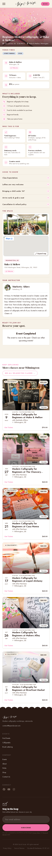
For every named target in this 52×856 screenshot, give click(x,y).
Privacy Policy (36, 833)
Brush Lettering (7, 747)
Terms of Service (19, 848)
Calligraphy (6, 742)
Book (45, 4)
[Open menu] (4, 4)
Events (4, 759)
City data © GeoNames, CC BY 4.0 (38, 848)
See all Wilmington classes (20, 373)
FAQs (4, 768)
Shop (4, 772)
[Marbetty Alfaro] (7, 288)
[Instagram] (13, 789)
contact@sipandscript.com (11, 725)
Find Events (6, 738)
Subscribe (26, 827)
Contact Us (6, 777)
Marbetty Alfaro (21, 286)
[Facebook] (3, 789)
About (4, 764)
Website (15, 68)
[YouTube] (8, 789)
